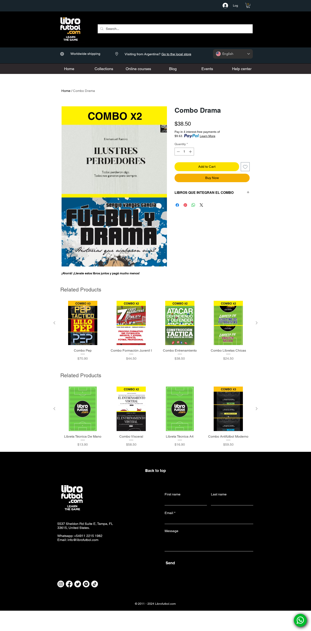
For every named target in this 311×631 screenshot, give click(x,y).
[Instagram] (60, 584)
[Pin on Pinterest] (185, 205)
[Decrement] (177, 151)
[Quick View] (83, 323)
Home (65, 91)
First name (172, 494)
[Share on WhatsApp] (193, 205)
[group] (155, 333)
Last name (219, 494)
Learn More (207, 136)
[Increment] (190, 151)
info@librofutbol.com (82, 540)
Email (169, 513)
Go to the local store (176, 54)
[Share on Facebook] (177, 205)
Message (171, 531)
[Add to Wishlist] (245, 166)
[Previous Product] (54, 322)
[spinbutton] (184, 151)
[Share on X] (201, 205)
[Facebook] (69, 584)
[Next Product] (256, 322)
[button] (248, 5)
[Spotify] (86, 584)
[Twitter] (77, 584)
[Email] (300, 620)
